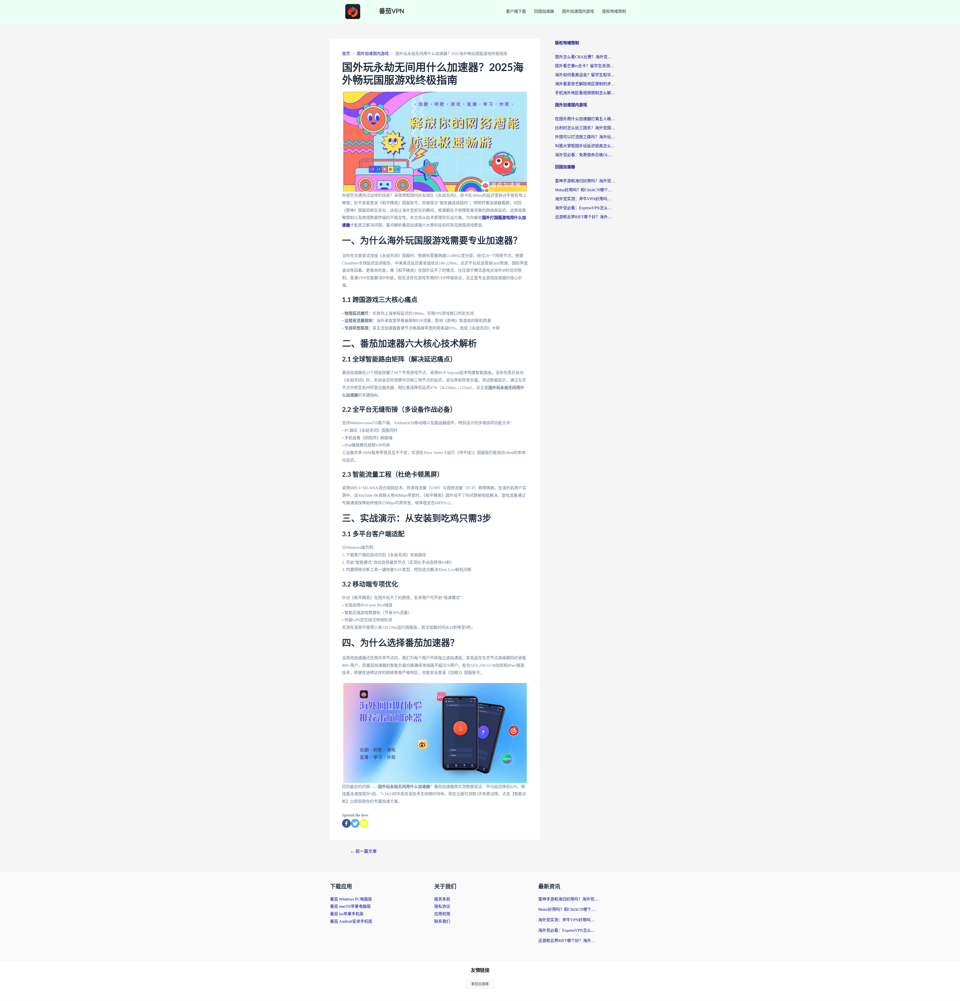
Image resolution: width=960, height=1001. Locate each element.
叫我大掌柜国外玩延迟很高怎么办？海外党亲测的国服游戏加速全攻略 (585, 146)
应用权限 (442, 914)
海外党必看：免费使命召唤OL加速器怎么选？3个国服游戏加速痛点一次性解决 (585, 155)
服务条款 (442, 899)
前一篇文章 (363, 851)
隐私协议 (442, 906)
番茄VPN (391, 11)
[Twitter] (355, 823)
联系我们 (442, 921)
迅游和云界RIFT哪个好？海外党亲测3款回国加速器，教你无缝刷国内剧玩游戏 (585, 217)
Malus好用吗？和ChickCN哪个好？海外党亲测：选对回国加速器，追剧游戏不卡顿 (585, 190)
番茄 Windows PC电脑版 (351, 899)
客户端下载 (516, 11)
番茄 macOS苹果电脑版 (350, 906)
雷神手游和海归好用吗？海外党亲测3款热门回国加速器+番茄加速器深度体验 (585, 181)
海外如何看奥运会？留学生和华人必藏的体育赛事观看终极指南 (585, 75)
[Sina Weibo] (364, 823)
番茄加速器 (480, 984)
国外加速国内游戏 (578, 11)
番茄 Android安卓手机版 (351, 921)
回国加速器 (544, 11)
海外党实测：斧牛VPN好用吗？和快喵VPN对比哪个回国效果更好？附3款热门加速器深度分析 (585, 199)
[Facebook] (346, 823)
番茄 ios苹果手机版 (347, 914)
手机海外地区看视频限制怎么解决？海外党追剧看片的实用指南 (585, 93)
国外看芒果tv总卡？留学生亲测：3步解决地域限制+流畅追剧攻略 (585, 66)
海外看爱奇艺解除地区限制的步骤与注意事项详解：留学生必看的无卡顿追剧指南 (585, 84)
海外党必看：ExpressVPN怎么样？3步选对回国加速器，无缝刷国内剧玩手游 (585, 208)
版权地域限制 (614, 11)
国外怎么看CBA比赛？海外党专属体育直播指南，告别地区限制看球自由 (585, 57)
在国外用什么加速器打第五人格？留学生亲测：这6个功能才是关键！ (585, 119)
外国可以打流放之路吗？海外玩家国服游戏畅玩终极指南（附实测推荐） (585, 137)
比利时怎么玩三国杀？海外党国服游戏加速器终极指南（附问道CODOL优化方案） (585, 128)
